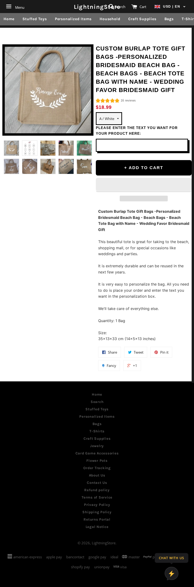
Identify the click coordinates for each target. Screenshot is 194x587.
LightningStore (97, 6)
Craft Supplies (142, 19)
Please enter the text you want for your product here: (137, 130)
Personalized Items (73, 19)
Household (110, 19)
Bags (169, 19)
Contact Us (97, 483)
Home (9, 19)
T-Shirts (97, 431)
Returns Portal (97, 519)
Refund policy (97, 490)
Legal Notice (97, 527)
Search (97, 402)
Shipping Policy (96, 512)
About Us (97, 475)
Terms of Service (97, 497)
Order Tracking (97, 468)
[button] (170, 6)
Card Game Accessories (97, 453)
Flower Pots (96, 460)
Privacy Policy (97, 505)
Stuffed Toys (34, 19)
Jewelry (97, 446)
